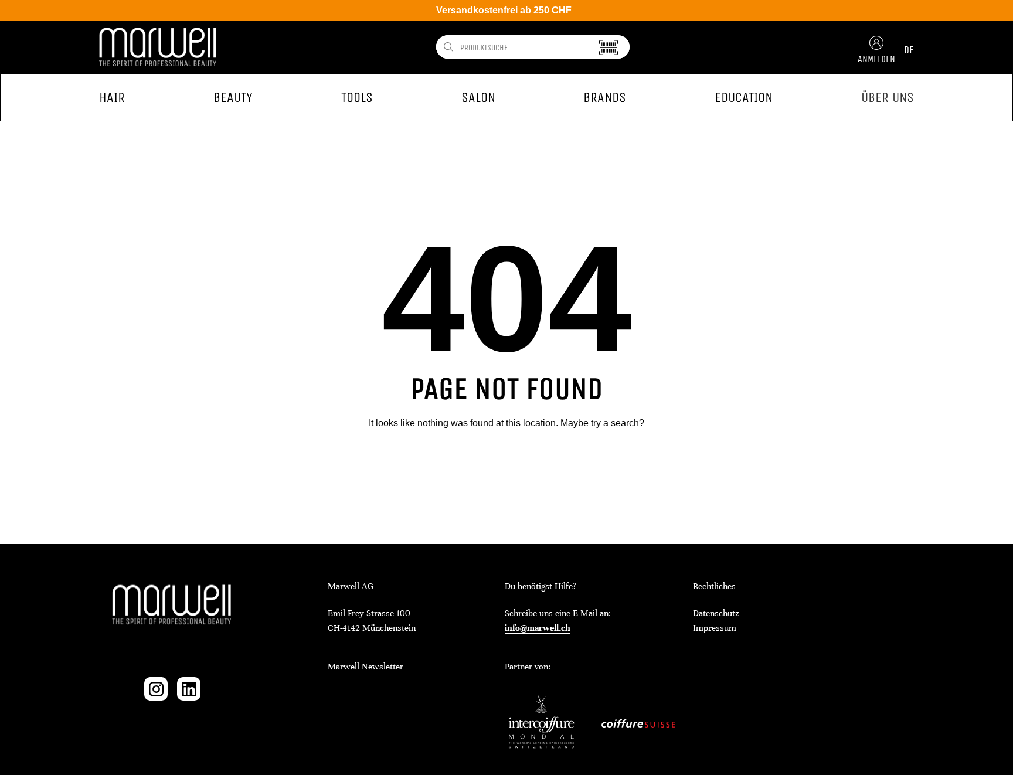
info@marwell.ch (537, 628)
